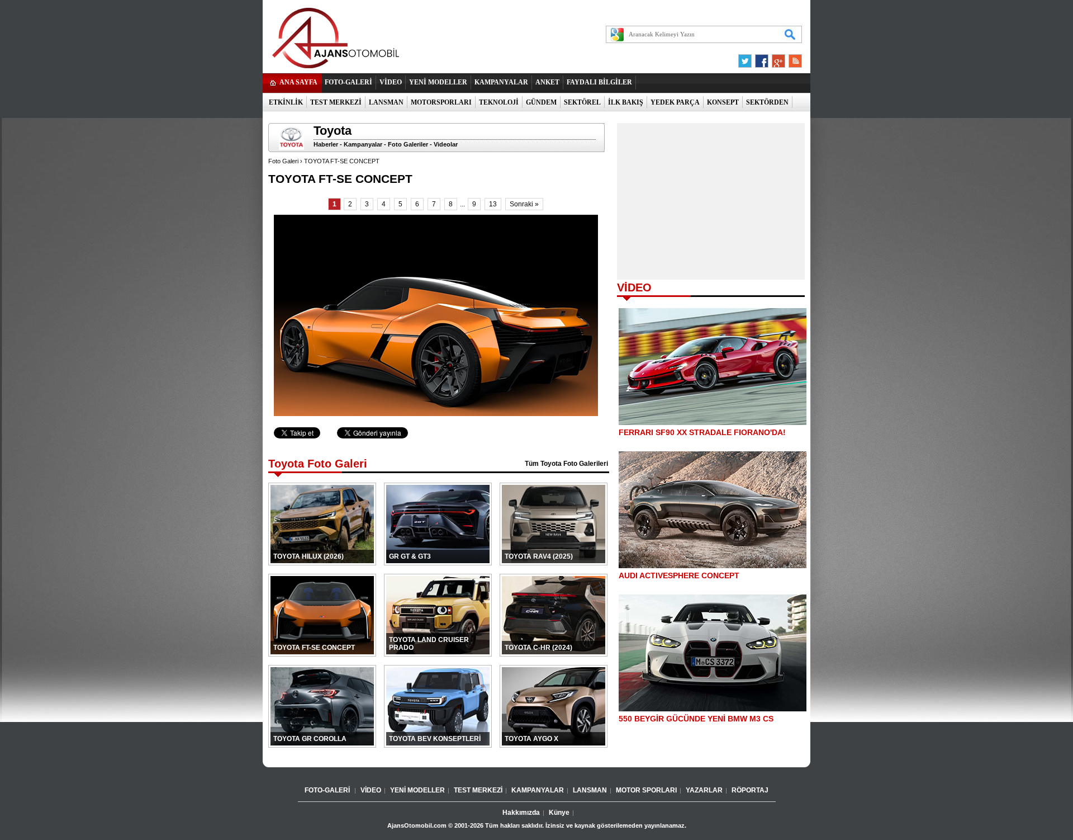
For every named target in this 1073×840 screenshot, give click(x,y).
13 (493, 204)
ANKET (547, 82)
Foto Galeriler (408, 144)
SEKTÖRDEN (767, 102)
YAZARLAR (704, 790)
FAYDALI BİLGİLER (599, 82)
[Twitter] (746, 58)
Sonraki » (524, 204)
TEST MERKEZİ (336, 102)
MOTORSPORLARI (441, 102)
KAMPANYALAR (501, 82)
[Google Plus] (777, 58)
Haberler (326, 144)
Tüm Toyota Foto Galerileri (566, 464)
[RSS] (792, 58)
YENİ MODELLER (438, 82)
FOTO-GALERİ (348, 82)
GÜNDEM (541, 102)
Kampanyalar (363, 144)
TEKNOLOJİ (499, 102)
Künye (559, 813)
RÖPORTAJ (750, 790)
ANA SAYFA (298, 82)
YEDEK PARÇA (675, 102)
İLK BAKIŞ (625, 102)
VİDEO (390, 82)
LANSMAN (386, 102)
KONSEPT (723, 102)
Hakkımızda (521, 813)
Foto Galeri (283, 161)
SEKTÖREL (582, 102)
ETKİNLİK (286, 102)
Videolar (446, 144)
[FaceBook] (762, 58)
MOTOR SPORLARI (646, 790)
